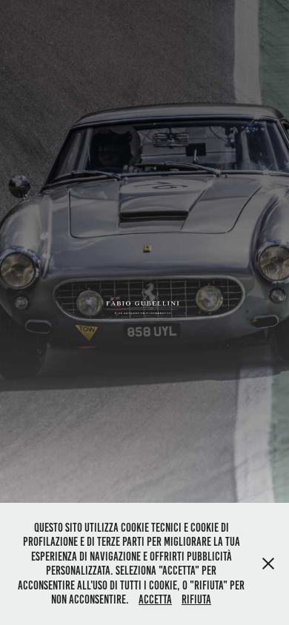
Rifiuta (196, 599)
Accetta (155, 599)
